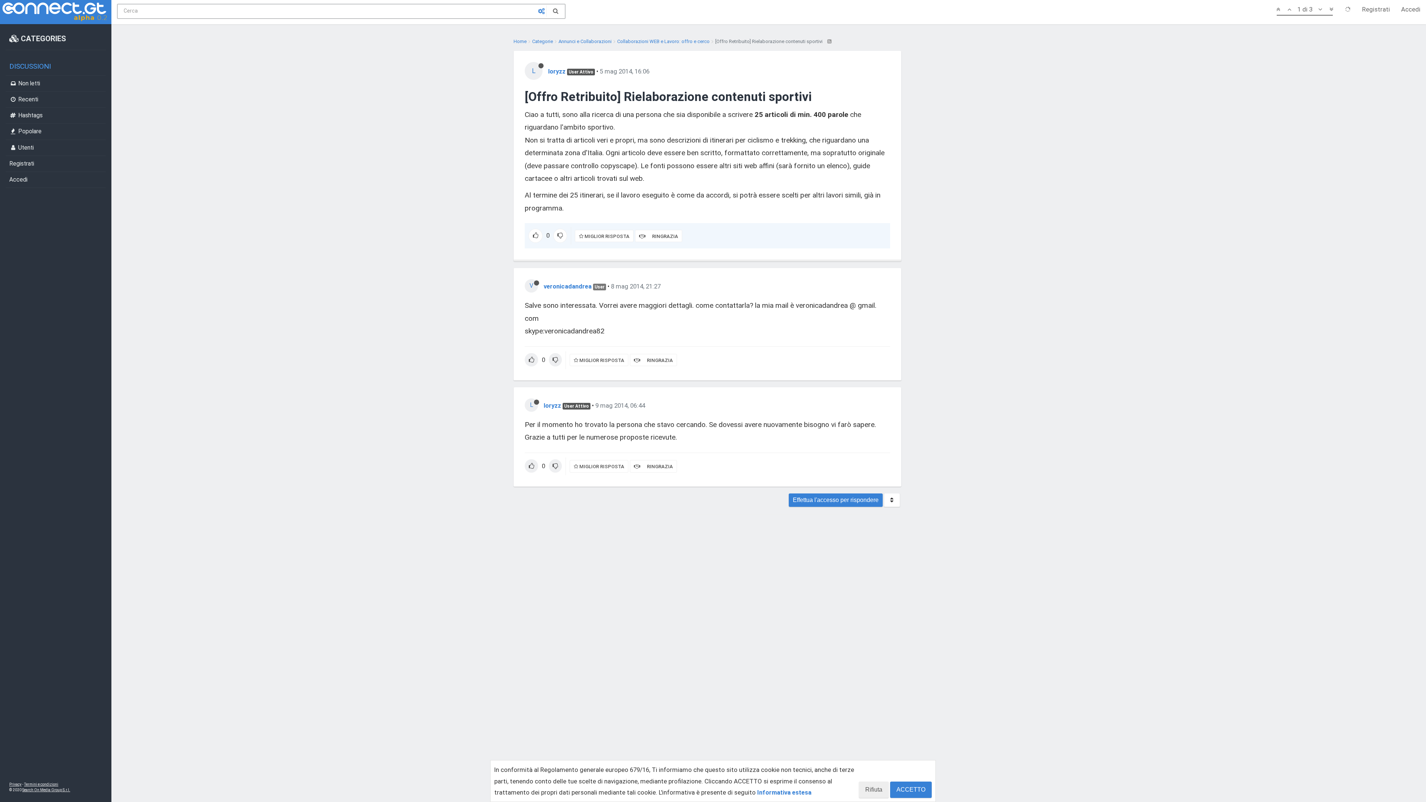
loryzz (557, 71)
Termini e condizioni (41, 784)
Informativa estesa (784, 792)
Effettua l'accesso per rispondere (836, 500)
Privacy (15, 784)
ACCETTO (910, 789)
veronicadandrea (568, 286)
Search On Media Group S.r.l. (46, 790)
